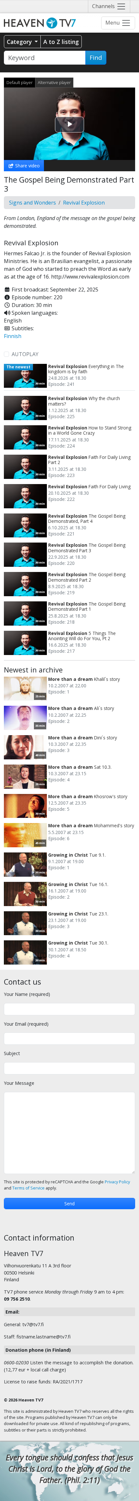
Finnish (12, 336)
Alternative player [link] (54, 82)
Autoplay (25, 354)
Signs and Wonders (32, 202)
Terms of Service (28, 1188)
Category (20, 42)
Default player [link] (19, 82)
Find (96, 57)
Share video (27, 166)
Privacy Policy (117, 1182)
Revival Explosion (84, 202)
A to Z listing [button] (61, 42)
